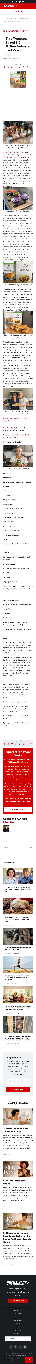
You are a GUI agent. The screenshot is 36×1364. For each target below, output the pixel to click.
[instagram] (20, 2)
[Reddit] (15, 67)
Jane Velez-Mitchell (10, 428)
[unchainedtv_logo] (18, 1281)
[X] (8, 67)
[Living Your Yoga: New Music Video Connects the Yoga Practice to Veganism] (18, 957)
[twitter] (16, 2)
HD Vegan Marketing (21, 1355)
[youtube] (23, 2)
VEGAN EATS (7, 31)
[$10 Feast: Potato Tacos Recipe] (18, 1162)
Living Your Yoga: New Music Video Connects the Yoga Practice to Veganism (17, 978)
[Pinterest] (27, 67)
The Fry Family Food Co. (11, 157)
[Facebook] (4, 67)
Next (30, 848)
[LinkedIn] (19, 67)
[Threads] (23, 67)
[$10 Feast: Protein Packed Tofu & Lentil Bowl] (18, 1109)
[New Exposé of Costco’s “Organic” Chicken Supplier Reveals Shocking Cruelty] (18, 899)
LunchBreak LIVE (24, 30)
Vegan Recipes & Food (18, 31)
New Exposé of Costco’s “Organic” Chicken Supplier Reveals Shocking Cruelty (17, 919)
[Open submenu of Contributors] (30, 1327)
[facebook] (11, 1347)
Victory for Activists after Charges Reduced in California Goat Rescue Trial (18, 889)
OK (29, 1360)
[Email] (31, 67)
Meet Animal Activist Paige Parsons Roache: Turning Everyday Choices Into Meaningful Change (18, 1008)
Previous (7, 848)
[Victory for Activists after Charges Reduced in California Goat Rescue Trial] (18, 869)
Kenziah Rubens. (12, 437)
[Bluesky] (12, 67)
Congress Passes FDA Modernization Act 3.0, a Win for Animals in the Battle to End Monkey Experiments (18, 1038)
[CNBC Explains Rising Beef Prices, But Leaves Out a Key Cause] (18, 929)
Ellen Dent (8, 55)
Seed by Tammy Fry (20, 155)
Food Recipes (7, 19)
